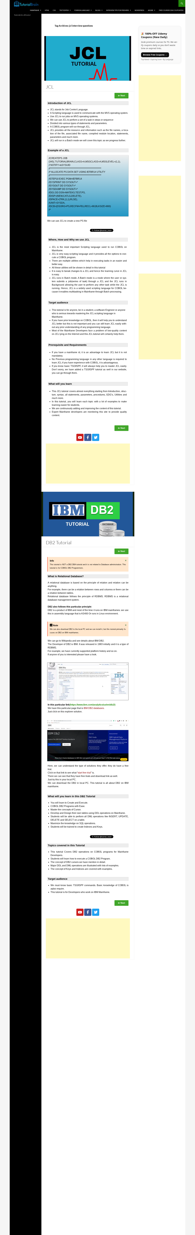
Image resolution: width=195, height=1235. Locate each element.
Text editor (64, 10)
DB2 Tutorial (59, 542)
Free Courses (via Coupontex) (171, 10)
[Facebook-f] (87, 437)
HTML (47, 10)
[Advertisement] (88, 464)
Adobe (150, 10)
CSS (54, 10)
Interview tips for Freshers (117, 10)
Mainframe (34, 10)
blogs (97, 10)
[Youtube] (80, 437)
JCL (50, 87)
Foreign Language (82, 10)
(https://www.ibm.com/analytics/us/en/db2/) (92, 704)
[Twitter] (95, 437)
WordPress (139, 10)
